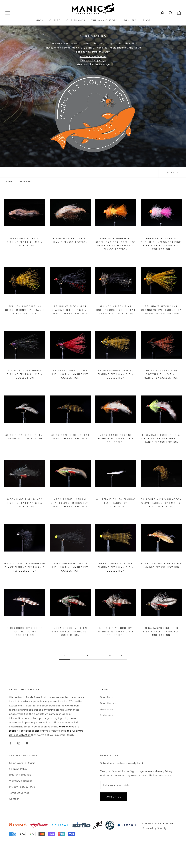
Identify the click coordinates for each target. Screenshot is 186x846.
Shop (39, 20)
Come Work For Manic (22, 762)
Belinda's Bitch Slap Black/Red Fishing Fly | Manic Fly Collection (70, 310)
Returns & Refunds (20, 774)
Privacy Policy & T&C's (22, 786)
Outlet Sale (107, 714)
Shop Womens (108, 702)
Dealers (130, 20)
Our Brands (75, 20)
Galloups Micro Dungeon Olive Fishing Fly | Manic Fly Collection (161, 503)
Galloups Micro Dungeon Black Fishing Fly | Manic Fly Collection (24, 567)
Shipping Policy (18, 768)
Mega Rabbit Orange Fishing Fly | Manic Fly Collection (116, 438)
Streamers (25, 181)
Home (9, 181)
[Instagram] (18, 742)
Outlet (54, 20)
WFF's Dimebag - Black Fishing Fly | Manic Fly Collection (70, 567)
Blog (147, 20)
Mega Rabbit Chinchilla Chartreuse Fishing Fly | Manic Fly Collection (161, 438)
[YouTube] (27, 742)
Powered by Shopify (154, 828)
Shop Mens (106, 696)
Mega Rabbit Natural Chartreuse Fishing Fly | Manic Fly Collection (70, 503)
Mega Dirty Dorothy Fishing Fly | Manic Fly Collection (116, 631)
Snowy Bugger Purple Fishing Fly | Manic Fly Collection (25, 374)
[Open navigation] (7, 12)
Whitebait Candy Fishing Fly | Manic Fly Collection (115, 503)
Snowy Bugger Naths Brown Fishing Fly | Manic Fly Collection (161, 374)
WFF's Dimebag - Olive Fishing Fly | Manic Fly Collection (116, 567)
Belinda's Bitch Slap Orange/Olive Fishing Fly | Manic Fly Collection (161, 310)
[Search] (171, 13)
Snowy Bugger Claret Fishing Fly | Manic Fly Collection (70, 374)
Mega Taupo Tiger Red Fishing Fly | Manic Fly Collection (161, 631)
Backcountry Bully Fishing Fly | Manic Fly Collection (25, 242)
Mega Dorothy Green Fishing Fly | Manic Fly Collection (70, 631)
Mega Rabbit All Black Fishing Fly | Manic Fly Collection (25, 503)
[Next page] (121, 655)
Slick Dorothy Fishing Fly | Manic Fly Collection (25, 631)
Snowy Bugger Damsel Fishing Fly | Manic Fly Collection (116, 374)
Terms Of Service (19, 792)
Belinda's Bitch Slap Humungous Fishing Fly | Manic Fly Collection (115, 310)
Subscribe (113, 796)
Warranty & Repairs (20, 780)
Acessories (106, 708)
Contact (14, 798)
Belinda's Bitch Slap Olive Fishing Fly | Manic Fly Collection (25, 310)
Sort (171, 172)
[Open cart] (179, 13)
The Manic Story (104, 20)
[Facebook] (10, 742)
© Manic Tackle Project (159, 823)
